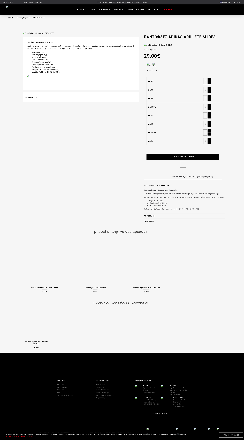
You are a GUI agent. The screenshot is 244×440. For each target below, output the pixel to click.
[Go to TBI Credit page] (158, 45)
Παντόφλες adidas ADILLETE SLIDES (36, 342)
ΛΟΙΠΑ (10, 18)
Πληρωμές (149, 221)
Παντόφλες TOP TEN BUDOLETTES (146, 288)
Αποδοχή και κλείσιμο (232, 435)
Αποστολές (149, 216)
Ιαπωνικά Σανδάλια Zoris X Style (44, 288)
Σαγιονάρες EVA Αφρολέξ (95, 288)
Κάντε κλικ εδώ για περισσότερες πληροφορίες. (20, 436)
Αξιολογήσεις (31, 97)
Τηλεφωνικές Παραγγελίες (156, 186)
